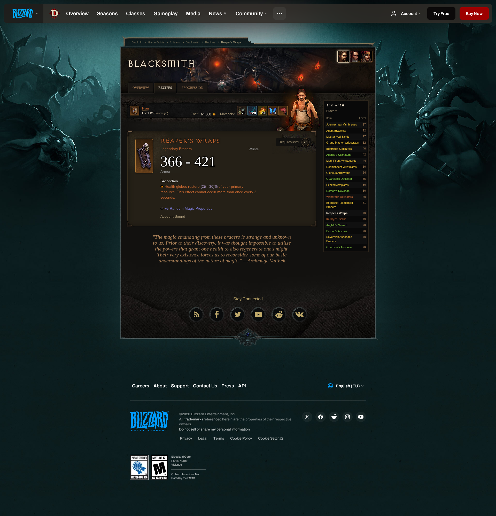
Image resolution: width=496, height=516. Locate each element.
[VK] (299, 314)
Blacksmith (161, 64)
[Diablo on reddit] (279, 314)
